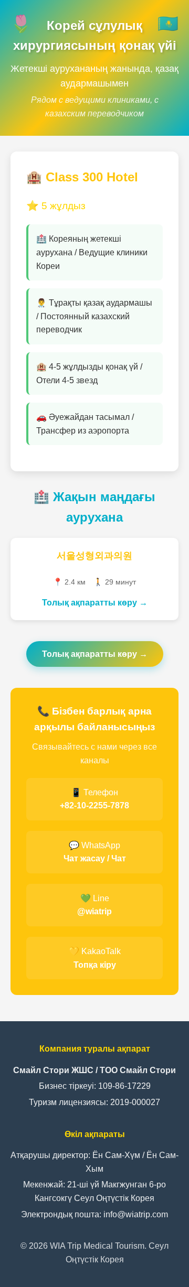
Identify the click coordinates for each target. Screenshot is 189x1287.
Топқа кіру (95, 964)
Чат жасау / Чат (95, 858)
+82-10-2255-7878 (94, 805)
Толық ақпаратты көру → (95, 602)
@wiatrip (94, 911)
